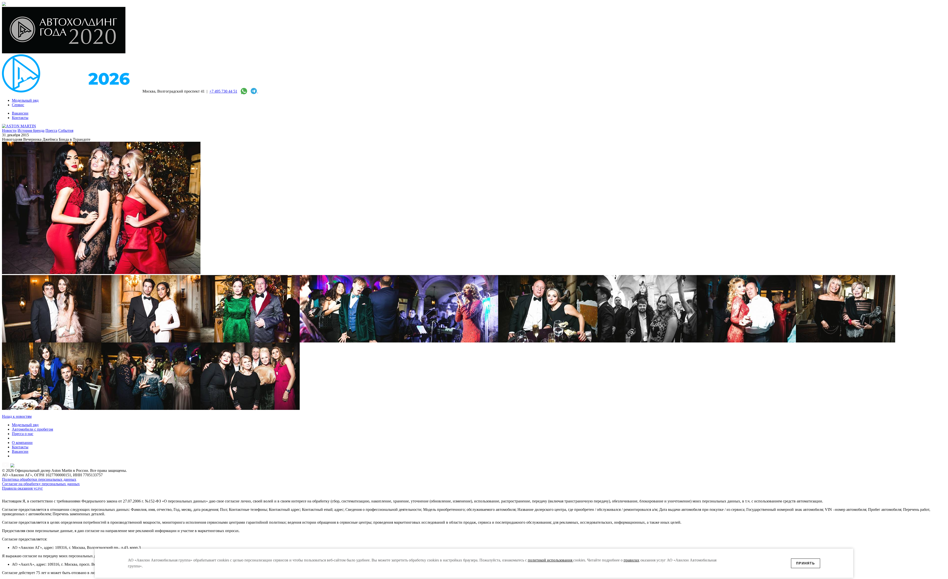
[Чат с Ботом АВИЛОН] (253, 91)
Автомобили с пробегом (32, 429)
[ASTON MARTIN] (19, 126)
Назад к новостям (17, 416)
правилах (631, 560)
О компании (22, 442)
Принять (805, 563)
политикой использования (550, 560)
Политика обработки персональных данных (39, 479)
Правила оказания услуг (22, 488)
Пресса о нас (22, 434)
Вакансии (20, 451)
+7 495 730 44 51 (223, 91)
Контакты (20, 447)
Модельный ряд (25, 425)
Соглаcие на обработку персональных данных (41, 484)
